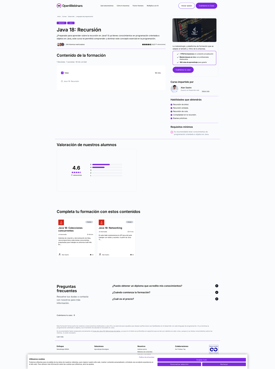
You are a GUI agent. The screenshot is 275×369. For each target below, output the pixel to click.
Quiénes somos (142, 349)
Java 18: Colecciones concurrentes (70, 229)
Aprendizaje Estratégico (101, 349)
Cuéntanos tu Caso (206, 6)
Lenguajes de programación (84, 16)
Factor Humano (138, 6)
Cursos (64, 16)
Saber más (205, 91)
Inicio (59, 16)
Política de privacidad (146, 357)
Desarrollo (71, 16)
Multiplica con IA (153, 6)
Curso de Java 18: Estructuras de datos (106, 331)
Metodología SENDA (63, 349)
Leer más (60, 337)
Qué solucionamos (107, 6)
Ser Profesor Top (180, 349)
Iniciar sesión (186, 6)
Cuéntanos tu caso (183, 70)
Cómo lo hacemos (123, 6)
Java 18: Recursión (71, 81)
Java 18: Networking (110, 227)
